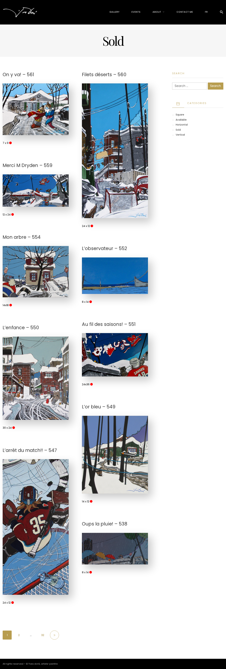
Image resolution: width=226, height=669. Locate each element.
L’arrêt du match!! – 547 (30, 450)
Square (180, 114)
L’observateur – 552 (104, 248)
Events (136, 11)
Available (181, 119)
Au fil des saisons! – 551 (109, 324)
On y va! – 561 (18, 74)
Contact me (185, 11)
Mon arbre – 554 (22, 237)
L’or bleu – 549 (98, 407)
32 (42, 635)
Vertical (180, 134)
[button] (221, 12)
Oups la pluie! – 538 (104, 524)
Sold (178, 130)
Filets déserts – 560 (104, 74)
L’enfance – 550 (21, 327)
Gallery (114, 11)
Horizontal (182, 124)
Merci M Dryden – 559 (27, 165)
